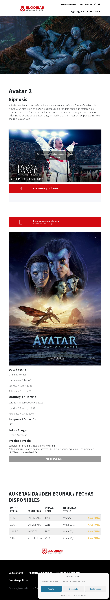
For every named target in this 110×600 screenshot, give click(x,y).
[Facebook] (94, 4)
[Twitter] (99, 4)
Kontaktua (93, 11)
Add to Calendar (54, 459)
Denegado (73, 589)
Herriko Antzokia (68, 4)
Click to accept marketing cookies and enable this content (55, 155)
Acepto (51, 589)
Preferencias (95, 589)
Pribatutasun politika (79, 595)
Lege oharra (16, 572)
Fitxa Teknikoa (85, 4)
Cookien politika (65, 595)
